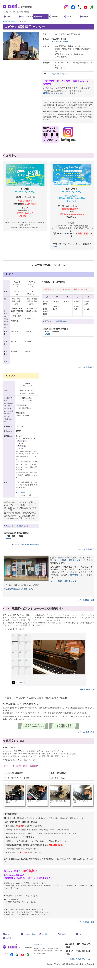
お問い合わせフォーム (80, 959)
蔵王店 (21, 629)
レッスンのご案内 (27, 16)
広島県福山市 (38, 944)
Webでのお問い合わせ (60, 41)
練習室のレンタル (51, 93)
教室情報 (39, 16)
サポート (70, 16)
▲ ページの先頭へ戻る (85, 367)
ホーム (8, 16)
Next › (21, 683)
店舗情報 (55, 16)
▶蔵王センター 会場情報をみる (55, 321)
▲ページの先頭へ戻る (86, 922)
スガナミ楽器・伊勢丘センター (68, 560)
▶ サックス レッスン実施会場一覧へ (25, 544)
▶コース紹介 (21, 492)
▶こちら (31, 390)
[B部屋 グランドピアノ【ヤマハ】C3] (60, 792)
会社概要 (85, 16)
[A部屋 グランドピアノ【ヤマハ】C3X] (14, 792)
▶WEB (47, 334)
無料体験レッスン (78, 575)
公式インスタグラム (60, 74)
